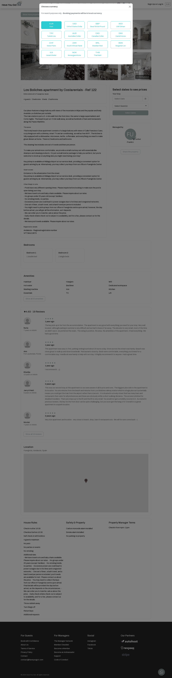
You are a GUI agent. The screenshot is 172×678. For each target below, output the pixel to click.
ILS (51, 53)
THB (97, 53)
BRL (97, 44)
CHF (51, 44)
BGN (121, 44)
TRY (51, 34)
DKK (121, 34)
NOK (74, 53)
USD (74, 25)
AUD (74, 34)
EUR (51, 25)
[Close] (130, 7)
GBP (97, 25)
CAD (98, 34)
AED (120, 25)
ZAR (74, 44)
